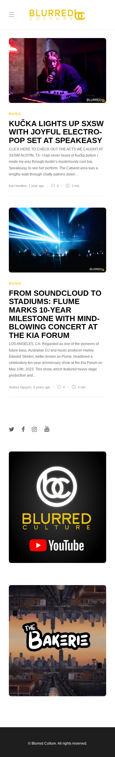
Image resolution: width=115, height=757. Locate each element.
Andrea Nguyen (20, 387)
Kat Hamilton (18, 186)
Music (15, 114)
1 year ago (36, 186)
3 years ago (41, 387)
